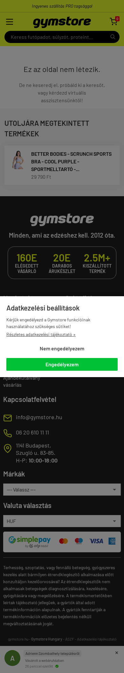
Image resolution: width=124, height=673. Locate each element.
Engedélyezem (62, 364)
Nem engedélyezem (62, 348)
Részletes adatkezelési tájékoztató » (41, 334)
